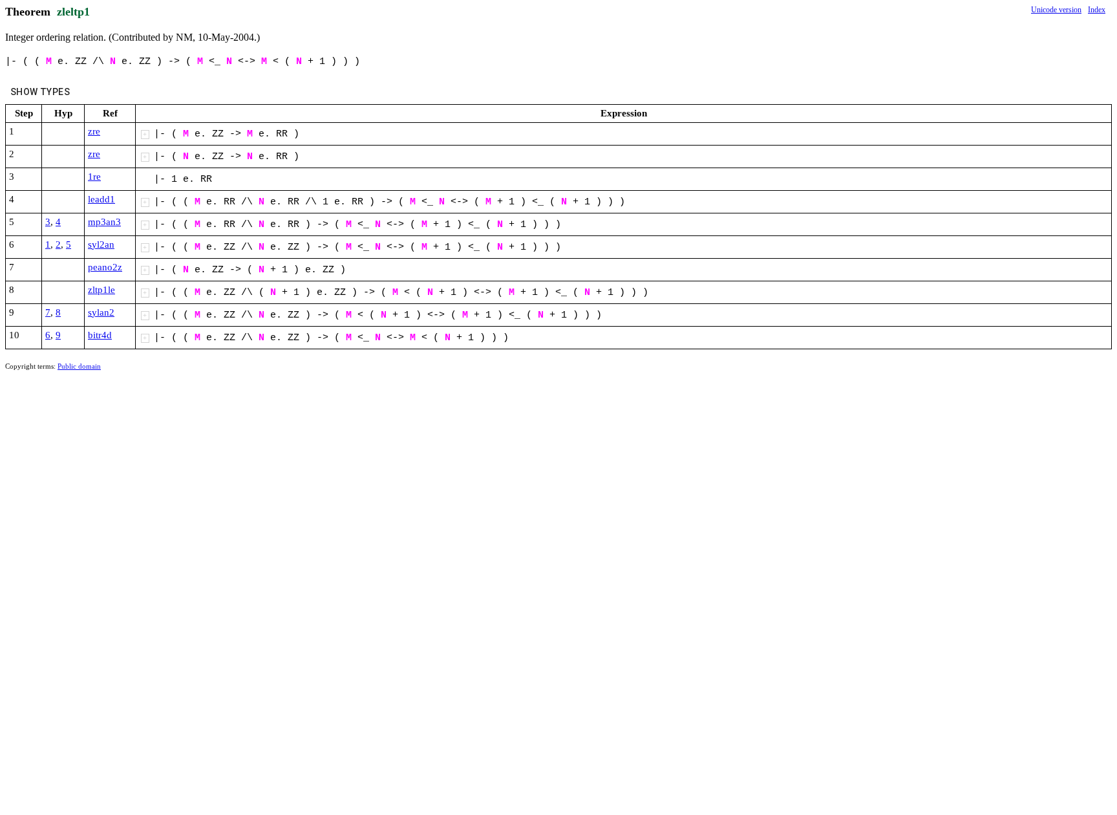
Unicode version (1056, 9)
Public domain (79, 366)
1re (94, 176)
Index (1096, 9)
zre (94, 131)
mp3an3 (104, 222)
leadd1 (101, 199)
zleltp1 (73, 11)
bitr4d (100, 335)
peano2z (105, 267)
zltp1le (101, 290)
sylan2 (101, 312)
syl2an (101, 244)
